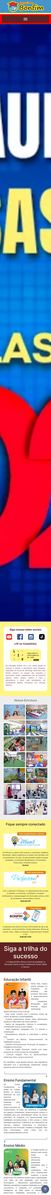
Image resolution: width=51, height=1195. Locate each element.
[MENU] (25, 19)
